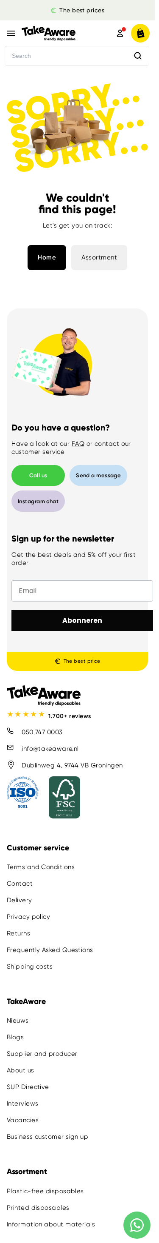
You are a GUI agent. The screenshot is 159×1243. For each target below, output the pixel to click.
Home (47, 257)
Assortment (99, 257)
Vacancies (23, 1120)
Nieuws (18, 1020)
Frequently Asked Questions (50, 950)
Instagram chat (38, 501)
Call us (38, 475)
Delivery (19, 900)
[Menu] (11, 33)
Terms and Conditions (41, 867)
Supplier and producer (42, 1054)
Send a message (98, 475)
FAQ (78, 444)
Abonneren (82, 620)
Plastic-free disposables (45, 1191)
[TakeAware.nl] (58, 33)
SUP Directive (28, 1087)
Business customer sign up (47, 1136)
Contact (20, 883)
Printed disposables (38, 1207)
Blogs (15, 1037)
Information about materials (51, 1224)
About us (20, 1070)
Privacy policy (28, 917)
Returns (18, 933)
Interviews (23, 1103)
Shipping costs (30, 966)
